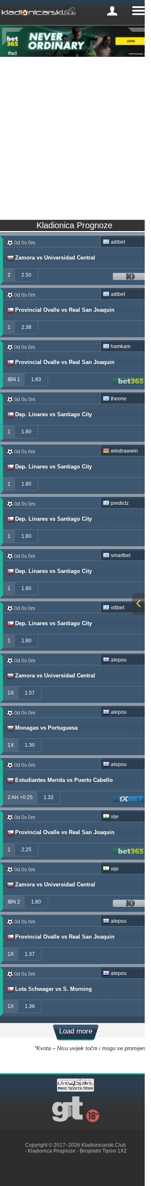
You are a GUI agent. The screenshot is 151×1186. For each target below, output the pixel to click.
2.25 (26, 850)
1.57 (30, 693)
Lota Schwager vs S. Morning (53, 989)
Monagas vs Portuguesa (46, 728)
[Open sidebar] (138, 604)
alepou (119, 660)
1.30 (30, 745)
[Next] (138, 37)
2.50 (26, 275)
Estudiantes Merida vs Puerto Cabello (64, 780)
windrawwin (124, 451)
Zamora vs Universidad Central (55, 258)
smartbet (120, 555)
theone (119, 399)
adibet (118, 242)
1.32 (49, 797)
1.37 (30, 954)
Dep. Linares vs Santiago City (53, 414)
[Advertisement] (75, 136)
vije (115, 817)
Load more (75, 1031)
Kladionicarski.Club (103, 1145)
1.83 (36, 379)
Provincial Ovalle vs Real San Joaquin (65, 310)
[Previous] (12, 37)
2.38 (26, 327)
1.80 (26, 432)
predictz (120, 503)
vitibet (117, 608)
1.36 (30, 1006)
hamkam (120, 346)
